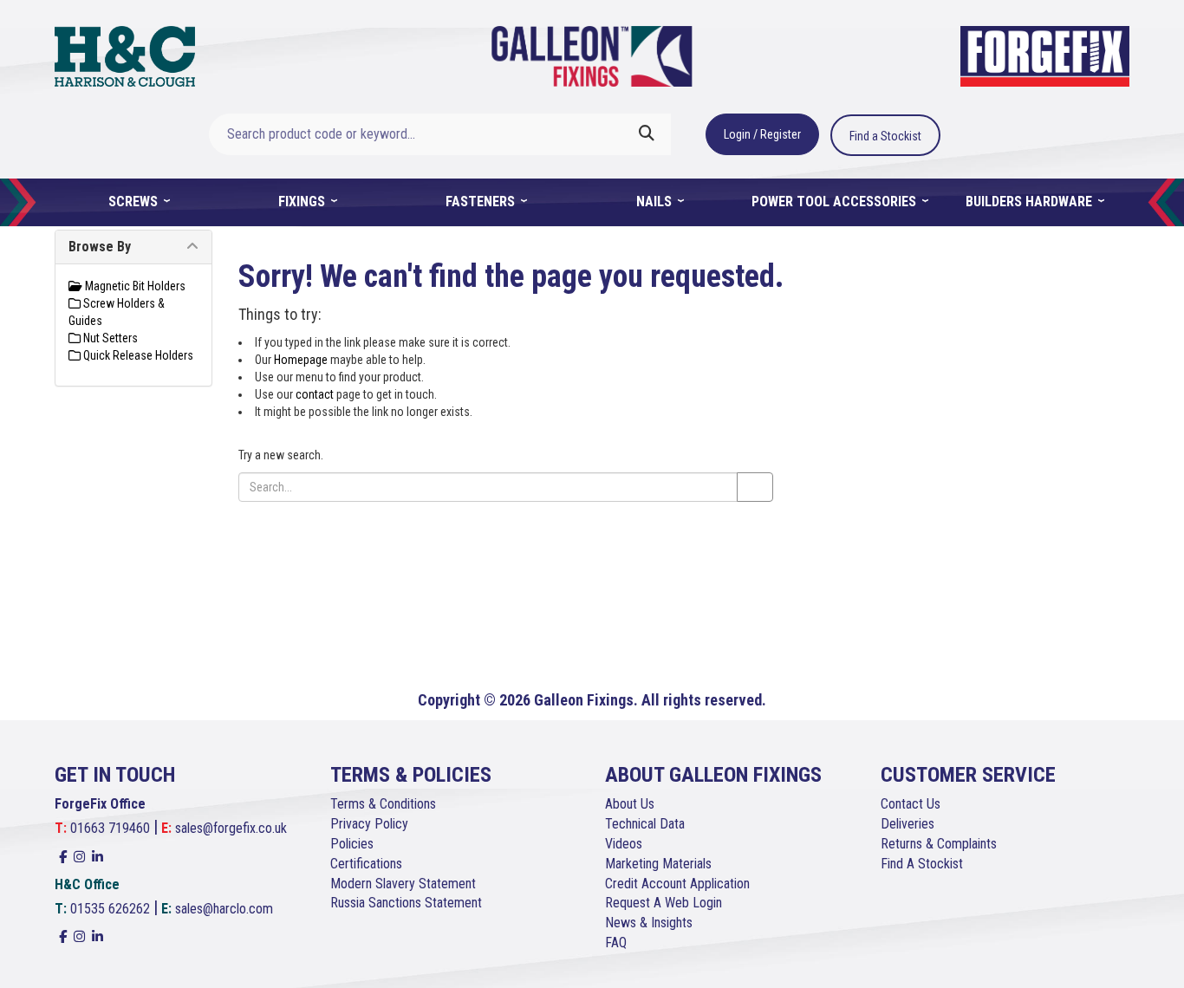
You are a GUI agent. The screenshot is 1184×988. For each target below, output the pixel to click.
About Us (629, 804)
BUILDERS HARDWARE (1031, 201)
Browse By (99, 246)
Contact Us (910, 804)
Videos (623, 843)
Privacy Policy (369, 824)
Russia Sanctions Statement (406, 902)
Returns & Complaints (939, 843)
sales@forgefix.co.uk (231, 828)
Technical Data (645, 824)
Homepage (301, 360)
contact (315, 394)
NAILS (655, 201)
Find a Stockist (885, 136)
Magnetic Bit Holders (133, 286)
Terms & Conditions (383, 804)
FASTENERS (482, 201)
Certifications (366, 863)
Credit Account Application (677, 883)
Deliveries (907, 824)
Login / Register (762, 134)
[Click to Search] (646, 134)
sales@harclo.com (224, 908)
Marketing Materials (658, 863)
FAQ (616, 942)
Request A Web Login (663, 902)
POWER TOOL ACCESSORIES (835, 201)
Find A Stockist (922, 863)
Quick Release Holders (137, 355)
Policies (352, 843)
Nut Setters (109, 338)
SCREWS (134, 201)
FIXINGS (303, 201)
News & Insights (649, 922)
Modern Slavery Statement (403, 883)
